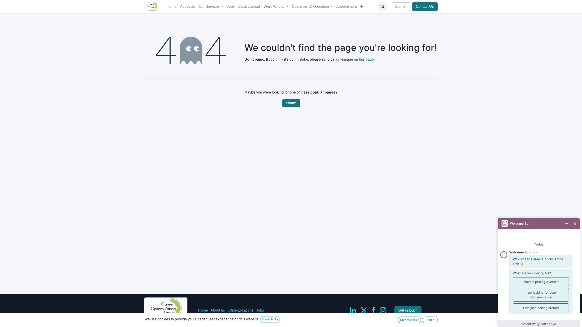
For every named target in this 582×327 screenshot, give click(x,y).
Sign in (400, 6)
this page (366, 59)
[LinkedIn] (353, 310)
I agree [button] (430, 320)
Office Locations (240, 310)
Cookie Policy (269, 319)
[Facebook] (373, 310)
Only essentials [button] (409, 320)
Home (291, 103)
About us (218, 310)
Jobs (260, 310)
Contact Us (425, 6)
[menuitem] (171, 6)
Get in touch (408, 310)
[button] (382, 6)
